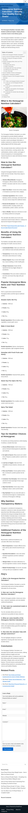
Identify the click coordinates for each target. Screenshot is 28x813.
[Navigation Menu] (25, 1)
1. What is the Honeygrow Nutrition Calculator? (15, 81)
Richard (5, 20)
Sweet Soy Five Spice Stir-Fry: (11, 69)
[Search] (25, 764)
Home (2, 809)
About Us (18, 809)
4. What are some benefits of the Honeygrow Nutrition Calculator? (14, 89)
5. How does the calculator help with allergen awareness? (14, 92)
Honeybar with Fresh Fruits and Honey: (13, 67)
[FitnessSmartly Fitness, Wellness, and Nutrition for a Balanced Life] (2, 1)
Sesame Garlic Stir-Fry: (10, 64)
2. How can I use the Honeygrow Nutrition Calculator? (13, 83)
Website (5, 715)
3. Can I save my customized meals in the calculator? (14, 86)
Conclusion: (5, 95)
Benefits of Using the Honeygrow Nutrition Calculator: (12, 59)
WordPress (19, 806)
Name (4, 703)
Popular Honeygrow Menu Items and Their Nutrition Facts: (12, 62)
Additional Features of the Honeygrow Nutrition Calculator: (13, 77)
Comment (5, 722)
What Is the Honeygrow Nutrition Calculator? (13, 54)
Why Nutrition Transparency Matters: (11, 74)
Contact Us (4, 811)
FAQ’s (4, 79)
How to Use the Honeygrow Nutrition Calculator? (14, 56)
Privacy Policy (10, 809)
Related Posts (7, 96)
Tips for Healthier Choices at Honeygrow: (12, 72)
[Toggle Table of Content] (23, 52)
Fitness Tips (11, 20)
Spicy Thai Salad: (9, 71)
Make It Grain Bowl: (9, 66)
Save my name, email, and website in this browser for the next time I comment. (13, 744)
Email (4, 709)
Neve (7, 806)
